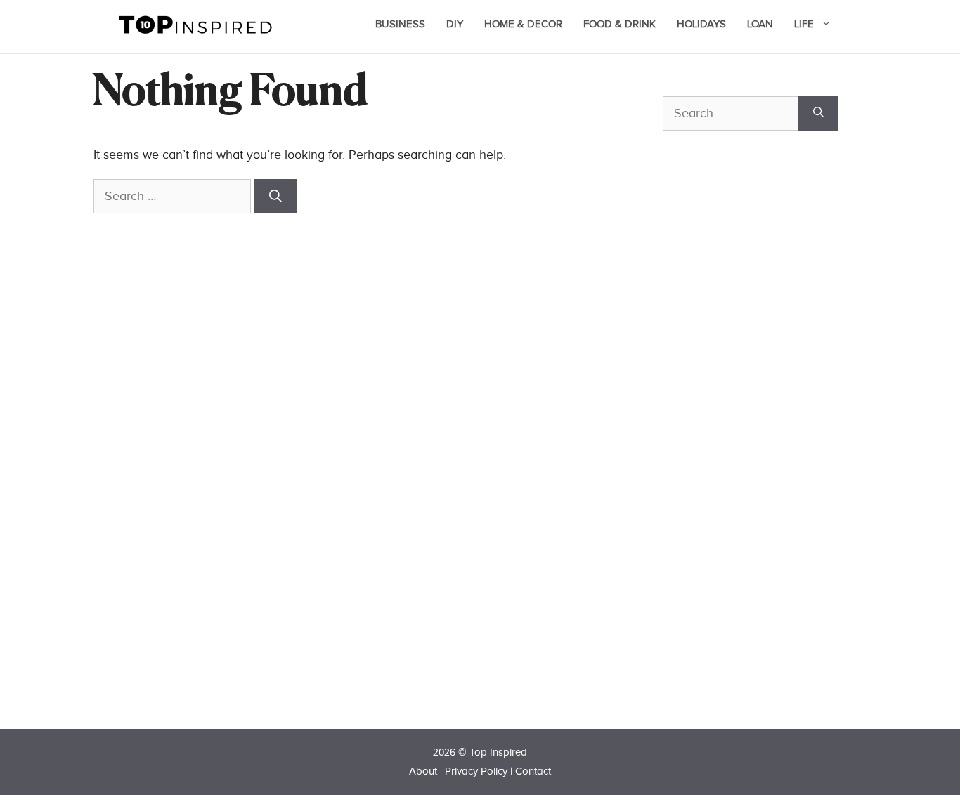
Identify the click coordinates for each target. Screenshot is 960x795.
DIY (454, 24)
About (423, 771)
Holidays (701, 24)
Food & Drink (619, 24)
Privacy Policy (476, 771)
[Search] (275, 196)
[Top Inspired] (195, 23)
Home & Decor (523, 24)
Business (400, 24)
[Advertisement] (768, 454)
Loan (760, 24)
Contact (533, 771)
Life (804, 24)
